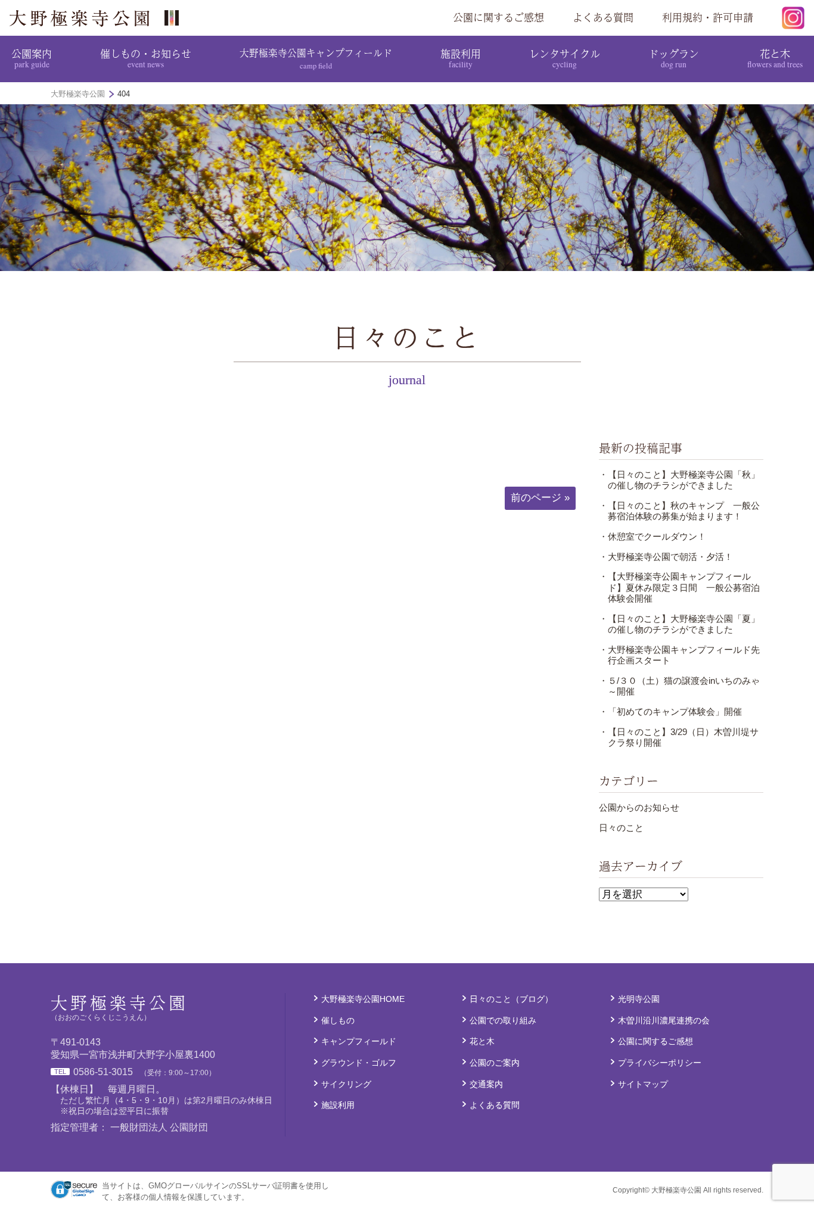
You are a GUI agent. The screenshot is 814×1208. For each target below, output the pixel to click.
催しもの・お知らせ (145, 58)
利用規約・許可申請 (707, 17)
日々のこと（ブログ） (511, 999)
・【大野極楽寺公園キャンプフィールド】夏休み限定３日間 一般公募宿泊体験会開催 (679, 587)
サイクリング (346, 1084)
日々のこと (621, 828)
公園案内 (31, 58)
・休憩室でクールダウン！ (652, 536)
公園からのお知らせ (639, 807)
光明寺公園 (639, 999)
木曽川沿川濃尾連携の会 (664, 1020)
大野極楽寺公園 (99, 17)
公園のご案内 (495, 1062)
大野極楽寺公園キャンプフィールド (316, 58)
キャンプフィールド (358, 1041)
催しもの (338, 1020)
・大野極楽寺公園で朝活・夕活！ (666, 557)
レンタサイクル (564, 58)
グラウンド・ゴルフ (358, 1062)
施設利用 (460, 58)
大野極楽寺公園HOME (363, 999)
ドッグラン (673, 58)
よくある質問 (603, 17)
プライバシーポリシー (659, 1062)
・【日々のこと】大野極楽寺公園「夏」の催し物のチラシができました (679, 624)
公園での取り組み (503, 1020)
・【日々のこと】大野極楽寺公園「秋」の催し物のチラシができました (679, 479)
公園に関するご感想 (498, 17)
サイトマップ (643, 1084)
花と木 (775, 58)
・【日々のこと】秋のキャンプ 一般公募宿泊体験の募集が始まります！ (679, 510)
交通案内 (486, 1084)
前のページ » (540, 497)
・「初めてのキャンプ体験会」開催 (670, 711)
